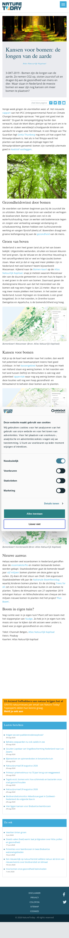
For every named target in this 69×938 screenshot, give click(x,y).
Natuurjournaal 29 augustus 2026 (22, 789)
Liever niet (34, 524)
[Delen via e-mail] (63, 102)
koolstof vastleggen (21, 149)
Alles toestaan (35, 513)
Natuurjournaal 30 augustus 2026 (22, 765)
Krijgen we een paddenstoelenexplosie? (24, 734)
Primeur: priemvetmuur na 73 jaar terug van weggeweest (33, 772)
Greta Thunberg (26, 134)
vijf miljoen (13, 572)
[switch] (60, 470)
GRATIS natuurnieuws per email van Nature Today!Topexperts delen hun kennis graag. (32, 708)
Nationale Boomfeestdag (46, 579)
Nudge (29, 618)
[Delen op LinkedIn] (59, 102)
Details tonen (51, 503)
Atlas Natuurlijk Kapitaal (34, 63)
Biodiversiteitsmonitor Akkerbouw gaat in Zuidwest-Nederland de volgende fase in (30, 798)
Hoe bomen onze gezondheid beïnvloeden (26, 868)
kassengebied (28, 365)
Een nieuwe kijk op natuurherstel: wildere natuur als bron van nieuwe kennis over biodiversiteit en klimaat (35, 860)
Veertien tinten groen (16, 832)
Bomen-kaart (40, 269)
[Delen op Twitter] (55, 102)
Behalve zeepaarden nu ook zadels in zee (25, 741)
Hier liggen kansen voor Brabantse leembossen (28, 806)
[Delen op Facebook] (50, 102)
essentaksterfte (19, 565)
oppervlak (19, 376)
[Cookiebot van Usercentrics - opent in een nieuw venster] (51, 411)
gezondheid (43, 234)
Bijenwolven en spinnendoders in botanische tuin (29, 758)
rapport (6, 112)
